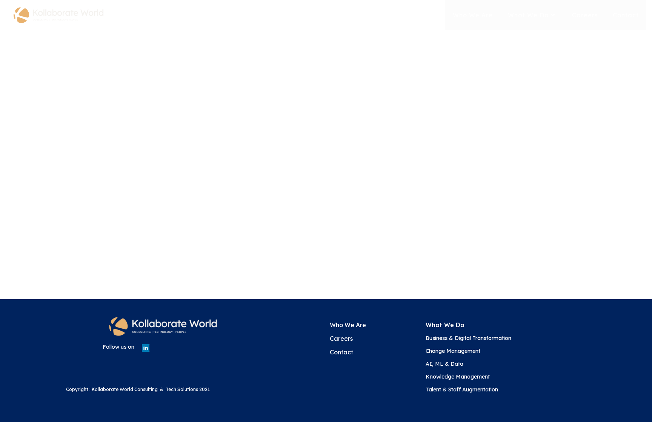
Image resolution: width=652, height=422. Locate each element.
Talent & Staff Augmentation (462, 389)
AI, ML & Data (444, 363)
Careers (341, 338)
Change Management (453, 351)
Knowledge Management (458, 376)
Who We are (348, 325)
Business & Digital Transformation (468, 338)
